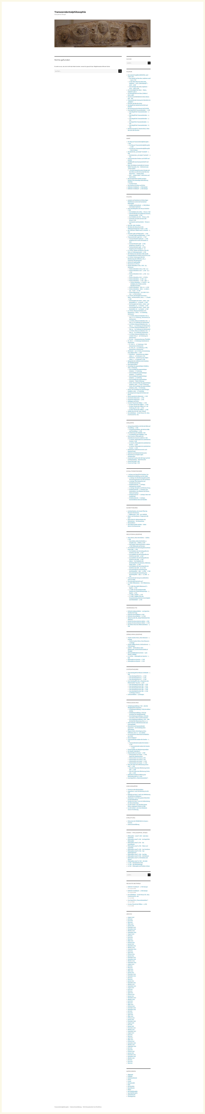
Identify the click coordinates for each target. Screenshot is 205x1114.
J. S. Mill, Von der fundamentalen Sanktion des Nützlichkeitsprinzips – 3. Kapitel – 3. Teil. (139, 591)
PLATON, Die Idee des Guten (135, 103)
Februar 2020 (131, 1006)
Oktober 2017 (131, 1029)
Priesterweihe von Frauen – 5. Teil (138, 761)
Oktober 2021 (131, 984)
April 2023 (130, 969)
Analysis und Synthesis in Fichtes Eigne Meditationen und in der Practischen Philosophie (138, 202)
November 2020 (132, 997)
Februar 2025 (131, 942)
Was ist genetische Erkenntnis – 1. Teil (138, 396)
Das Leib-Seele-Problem (134, 225)
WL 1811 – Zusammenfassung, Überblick (139, 339)
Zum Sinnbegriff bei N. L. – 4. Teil (137, 679)
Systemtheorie (131, 1094)
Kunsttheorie (131, 1088)
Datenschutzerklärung (133, 824)
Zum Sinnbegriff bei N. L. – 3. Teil (137, 677)
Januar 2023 (131, 972)
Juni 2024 (130, 951)
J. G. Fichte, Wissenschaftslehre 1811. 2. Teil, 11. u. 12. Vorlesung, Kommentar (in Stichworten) (139, 317)
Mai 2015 (130, 1063)
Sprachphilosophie (132, 1093)
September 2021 (132, 986)
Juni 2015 (130, 1061)
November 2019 (132, 1009)
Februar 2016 (131, 1051)
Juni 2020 (130, 1001)
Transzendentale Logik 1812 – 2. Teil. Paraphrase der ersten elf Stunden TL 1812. (138, 240)
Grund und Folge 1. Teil (133, 461)
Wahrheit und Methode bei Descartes (137, 453)
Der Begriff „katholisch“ (134, 751)
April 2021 (130, 992)
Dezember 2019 (132, 1008)
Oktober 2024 (131, 947)
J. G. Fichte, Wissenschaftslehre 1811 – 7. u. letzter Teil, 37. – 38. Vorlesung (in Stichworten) (139, 336)
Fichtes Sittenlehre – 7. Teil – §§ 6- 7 (139, 280)
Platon (129, 1089)
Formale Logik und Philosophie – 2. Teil (139, 235)
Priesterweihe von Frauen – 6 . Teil (138, 763)
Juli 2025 (130, 935)
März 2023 (130, 971)
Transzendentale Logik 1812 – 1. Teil (137, 237)
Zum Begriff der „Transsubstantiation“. (138, 778)
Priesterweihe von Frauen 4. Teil (137, 759)
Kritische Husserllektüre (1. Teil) (136, 614)
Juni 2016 (130, 1049)
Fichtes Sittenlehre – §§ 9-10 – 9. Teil (139, 287)
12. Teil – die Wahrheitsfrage (135, 864)
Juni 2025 (130, 937)
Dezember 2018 (132, 1021)
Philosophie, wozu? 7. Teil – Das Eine (137, 854)
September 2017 (132, 1031)
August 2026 (131, 917)
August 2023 (131, 964)
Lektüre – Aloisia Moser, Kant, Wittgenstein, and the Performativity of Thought (138, 649)
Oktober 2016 (131, 1044)
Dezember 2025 (132, 927)
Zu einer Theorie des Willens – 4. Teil (138, 409)
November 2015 (132, 1056)
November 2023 (132, 959)
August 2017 (131, 1033)
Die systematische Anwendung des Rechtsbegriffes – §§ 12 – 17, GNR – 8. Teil (139, 574)
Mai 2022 (130, 979)
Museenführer (131, 523)
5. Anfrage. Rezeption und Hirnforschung (139, 488)
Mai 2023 (130, 967)
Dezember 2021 (132, 982)
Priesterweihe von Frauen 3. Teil (137, 758)
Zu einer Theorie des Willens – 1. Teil (137, 403)
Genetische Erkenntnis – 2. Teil (136, 398)
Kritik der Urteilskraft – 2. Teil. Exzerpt (138, 188)
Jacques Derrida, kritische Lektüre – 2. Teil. (139, 623)
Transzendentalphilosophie (70, 12)
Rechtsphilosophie (132, 1091)
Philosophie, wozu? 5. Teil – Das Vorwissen (139, 849)
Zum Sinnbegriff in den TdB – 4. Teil (138, 687)
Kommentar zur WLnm (134, 264)
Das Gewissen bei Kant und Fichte (136, 185)
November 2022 (132, 976)
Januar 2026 (131, 925)
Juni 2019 (130, 1013)
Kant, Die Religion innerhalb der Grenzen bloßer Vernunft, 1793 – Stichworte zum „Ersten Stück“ (138, 167)
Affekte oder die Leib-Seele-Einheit (137, 411)
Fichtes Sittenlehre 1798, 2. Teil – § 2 (138, 269)
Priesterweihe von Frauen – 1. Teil (136, 753)
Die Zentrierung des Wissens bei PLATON (138, 108)
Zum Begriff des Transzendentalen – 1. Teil (139, 110)
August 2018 (131, 1023)
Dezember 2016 (132, 1043)
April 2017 (130, 1038)
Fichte (129, 1079)
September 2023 (132, 962)
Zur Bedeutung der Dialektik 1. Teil (136, 433)
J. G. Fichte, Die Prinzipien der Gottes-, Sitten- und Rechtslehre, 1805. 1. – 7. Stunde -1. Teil (139, 297)
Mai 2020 (130, 1002)
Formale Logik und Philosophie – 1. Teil (138, 233)
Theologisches (131, 1096)
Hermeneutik (131, 1083)
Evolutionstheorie (132, 1078)
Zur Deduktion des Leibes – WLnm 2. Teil (139, 212)
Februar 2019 (131, 1018)
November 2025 (132, 929)
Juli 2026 (130, 919)
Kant (129, 1084)
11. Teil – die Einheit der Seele (135, 862)
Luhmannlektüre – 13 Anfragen (136, 694)
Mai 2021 (130, 991)
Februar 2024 (131, 954)
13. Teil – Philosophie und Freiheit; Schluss (139, 866)
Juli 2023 (130, 966)
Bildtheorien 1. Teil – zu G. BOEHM (138, 514)
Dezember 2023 (132, 957)
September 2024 (132, 949)
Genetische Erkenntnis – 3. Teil (136, 399)
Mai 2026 (130, 922)
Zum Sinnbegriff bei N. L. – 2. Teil (137, 676)
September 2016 (132, 1046)
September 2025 (132, 932)
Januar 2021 (131, 996)
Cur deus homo (133, 183)
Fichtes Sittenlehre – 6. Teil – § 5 (137, 279)
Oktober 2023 (131, 961)
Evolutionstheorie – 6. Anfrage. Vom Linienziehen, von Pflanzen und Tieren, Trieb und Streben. (139, 491)
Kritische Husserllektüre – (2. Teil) (137, 616)
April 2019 (130, 1014)
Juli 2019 (130, 1011)
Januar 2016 (131, 1053)
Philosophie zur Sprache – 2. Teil (136, 659)
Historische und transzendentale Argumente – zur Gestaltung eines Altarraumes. (136, 727)
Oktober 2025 (131, 930)
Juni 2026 (130, 920)
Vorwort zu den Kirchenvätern (135, 789)
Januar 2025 (131, 944)
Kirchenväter (131, 1086)
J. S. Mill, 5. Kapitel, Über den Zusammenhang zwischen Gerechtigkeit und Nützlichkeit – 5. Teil (139, 598)
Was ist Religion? (132, 738)
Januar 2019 (131, 1019)
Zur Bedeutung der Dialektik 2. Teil (138, 434)
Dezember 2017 (132, 1028)
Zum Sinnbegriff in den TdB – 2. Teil (138, 684)
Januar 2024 (131, 956)
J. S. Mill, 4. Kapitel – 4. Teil (136, 594)
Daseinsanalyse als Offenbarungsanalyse (138, 749)
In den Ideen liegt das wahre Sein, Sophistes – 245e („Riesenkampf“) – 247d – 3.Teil (138, 83)
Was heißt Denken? (133, 364)
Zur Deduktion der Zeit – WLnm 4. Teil (139, 217)
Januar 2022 (131, 981)
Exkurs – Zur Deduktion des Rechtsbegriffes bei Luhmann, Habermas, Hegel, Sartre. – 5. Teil (139, 563)
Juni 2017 (130, 1034)
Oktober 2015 (131, 1058)
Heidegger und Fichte (133, 401)
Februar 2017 (131, 1041)
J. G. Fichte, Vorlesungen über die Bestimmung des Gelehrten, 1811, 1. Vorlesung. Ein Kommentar (137, 259)
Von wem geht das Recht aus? (135, 581)
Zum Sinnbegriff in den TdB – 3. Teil (138, 686)
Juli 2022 (130, 977)
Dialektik (130, 1076)
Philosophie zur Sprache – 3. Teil (136, 661)
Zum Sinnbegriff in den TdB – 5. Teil (138, 689)
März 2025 (130, 940)
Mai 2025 (130, 939)
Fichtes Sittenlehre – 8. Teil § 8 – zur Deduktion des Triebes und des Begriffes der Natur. (139, 284)
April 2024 (130, 952)
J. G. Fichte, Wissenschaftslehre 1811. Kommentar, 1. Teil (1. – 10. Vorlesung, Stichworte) (137, 312)
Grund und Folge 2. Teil (134, 463)
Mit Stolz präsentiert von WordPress (92, 1107)
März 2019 (130, 1016)
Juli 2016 (130, 1048)
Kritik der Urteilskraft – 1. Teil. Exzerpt (137, 187)
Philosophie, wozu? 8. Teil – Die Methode (138, 856)
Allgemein (130, 1074)
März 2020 (130, 1004)
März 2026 (130, 924)
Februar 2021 (131, 994)
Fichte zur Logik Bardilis (134, 262)
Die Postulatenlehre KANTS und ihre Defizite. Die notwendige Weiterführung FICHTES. (138, 180)
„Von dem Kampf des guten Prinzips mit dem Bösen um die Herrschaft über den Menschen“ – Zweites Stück (139, 172)
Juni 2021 (130, 989)
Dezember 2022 (132, 974)
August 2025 (131, 934)
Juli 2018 (130, 1024)
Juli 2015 (130, 1059)
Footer (129, 1081)
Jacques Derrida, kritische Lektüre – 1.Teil (138, 621)
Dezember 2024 (132, 946)
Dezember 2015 (132, 1054)
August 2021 (131, 987)
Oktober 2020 (131, 999)
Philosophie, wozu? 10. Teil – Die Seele (137, 861)
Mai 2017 (130, 1036)
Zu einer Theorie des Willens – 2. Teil (138, 404)
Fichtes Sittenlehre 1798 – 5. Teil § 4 (138, 277)
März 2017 (130, 1039)
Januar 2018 (131, 1026)
